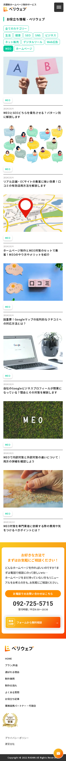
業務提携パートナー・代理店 (20, 705)
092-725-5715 (33, 604)
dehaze (59, 7)
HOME (8, 658)
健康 (18, 35)
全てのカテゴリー (16, 28)
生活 (8, 35)
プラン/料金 (11, 665)
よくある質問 (12, 692)
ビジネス (50, 35)
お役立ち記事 (12, 699)
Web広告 (52, 42)
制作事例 (10, 678)
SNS (38, 35)
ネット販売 (12, 42)
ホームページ (24, 48)
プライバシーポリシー (17, 738)
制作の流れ (11, 685)
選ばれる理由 (12, 672)
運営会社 (10, 744)
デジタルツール (32, 42)
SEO (28, 35)
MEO (8, 48)
